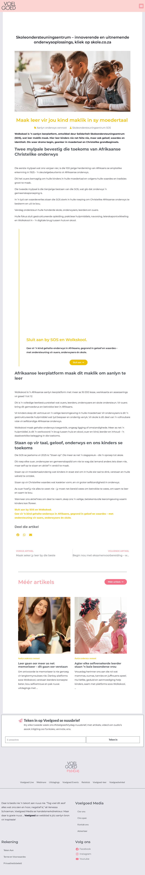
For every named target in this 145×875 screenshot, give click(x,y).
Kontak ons (83, 824)
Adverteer (82, 831)
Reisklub (86, 782)
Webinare (41, 782)
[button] (141, 6)
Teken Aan (9, 850)
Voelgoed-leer (99, 782)
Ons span (82, 818)
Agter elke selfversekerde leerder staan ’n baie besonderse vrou (98, 665)
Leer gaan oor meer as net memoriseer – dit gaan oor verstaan (43, 665)
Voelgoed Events (70, 782)
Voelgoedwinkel (117, 782)
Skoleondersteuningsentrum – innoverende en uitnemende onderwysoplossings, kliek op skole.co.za (72, 39)
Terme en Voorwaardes (15, 856)
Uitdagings (54, 782)
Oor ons (81, 811)
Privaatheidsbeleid (13, 863)
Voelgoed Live (27, 782)
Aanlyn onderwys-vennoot (52, 127)
